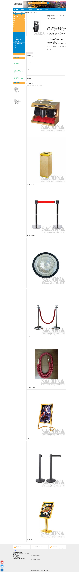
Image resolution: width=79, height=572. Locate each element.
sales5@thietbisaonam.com (19, 71)
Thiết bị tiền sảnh (33, 559)
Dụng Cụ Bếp (16, 89)
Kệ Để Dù (16, 37)
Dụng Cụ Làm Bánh (16, 91)
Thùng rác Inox (38, 559)
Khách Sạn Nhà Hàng (53, 28)
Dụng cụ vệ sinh (33, 555)
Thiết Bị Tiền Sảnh (20, 12)
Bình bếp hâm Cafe (40, 560)
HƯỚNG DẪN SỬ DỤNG (38, 9)
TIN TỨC (46, 9)
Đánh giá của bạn (30, 60)
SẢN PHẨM (30, 9)
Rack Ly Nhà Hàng (16, 100)
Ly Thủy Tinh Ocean (17, 104)
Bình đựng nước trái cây (34, 556)
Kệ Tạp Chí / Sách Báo (18, 39)
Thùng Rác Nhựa (17, 47)
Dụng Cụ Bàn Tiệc (16, 88)
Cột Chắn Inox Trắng (30, 336)
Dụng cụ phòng (38, 555)
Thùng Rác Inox (17, 45)
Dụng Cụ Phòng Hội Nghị (17, 18)
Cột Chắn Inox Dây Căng (31, 235)
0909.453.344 (17, 63)
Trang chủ (14, 12)
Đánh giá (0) (30, 52)
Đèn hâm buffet (39, 554)
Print (48, 49)
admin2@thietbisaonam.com (19, 61)
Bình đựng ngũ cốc (34, 560)
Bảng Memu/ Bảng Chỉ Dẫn (28, 12)
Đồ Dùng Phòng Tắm (17, 24)
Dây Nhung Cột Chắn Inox (31, 387)
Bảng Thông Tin (29, 438)
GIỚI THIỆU (23, 9)
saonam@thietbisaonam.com (19, 78)
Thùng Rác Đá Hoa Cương (31, 184)
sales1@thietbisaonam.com (19, 64)
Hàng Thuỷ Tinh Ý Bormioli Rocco (18, 103)
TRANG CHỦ (16, 9)
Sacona (37, 570)
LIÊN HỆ (51, 9)
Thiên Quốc (46, 570)
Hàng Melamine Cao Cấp (17, 101)
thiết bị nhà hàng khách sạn (53, 34)
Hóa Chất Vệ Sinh (16, 99)
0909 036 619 (17, 77)
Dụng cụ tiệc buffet (33, 554)
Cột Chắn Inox (17, 35)
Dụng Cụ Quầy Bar (17, 20)
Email (28, 73)
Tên (28, 69)
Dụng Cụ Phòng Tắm (17, 93)
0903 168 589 (18, 70)
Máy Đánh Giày (17, 41)
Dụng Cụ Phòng (16, 92)
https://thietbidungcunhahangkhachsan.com (58, 46)
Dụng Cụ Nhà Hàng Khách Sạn (19, 16)
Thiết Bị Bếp (15, 90)
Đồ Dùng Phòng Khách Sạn (18, 22)
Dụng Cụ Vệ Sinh (16, 98)
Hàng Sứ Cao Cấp (16, 102)
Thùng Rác (48, 16)
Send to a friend (53, 49)
